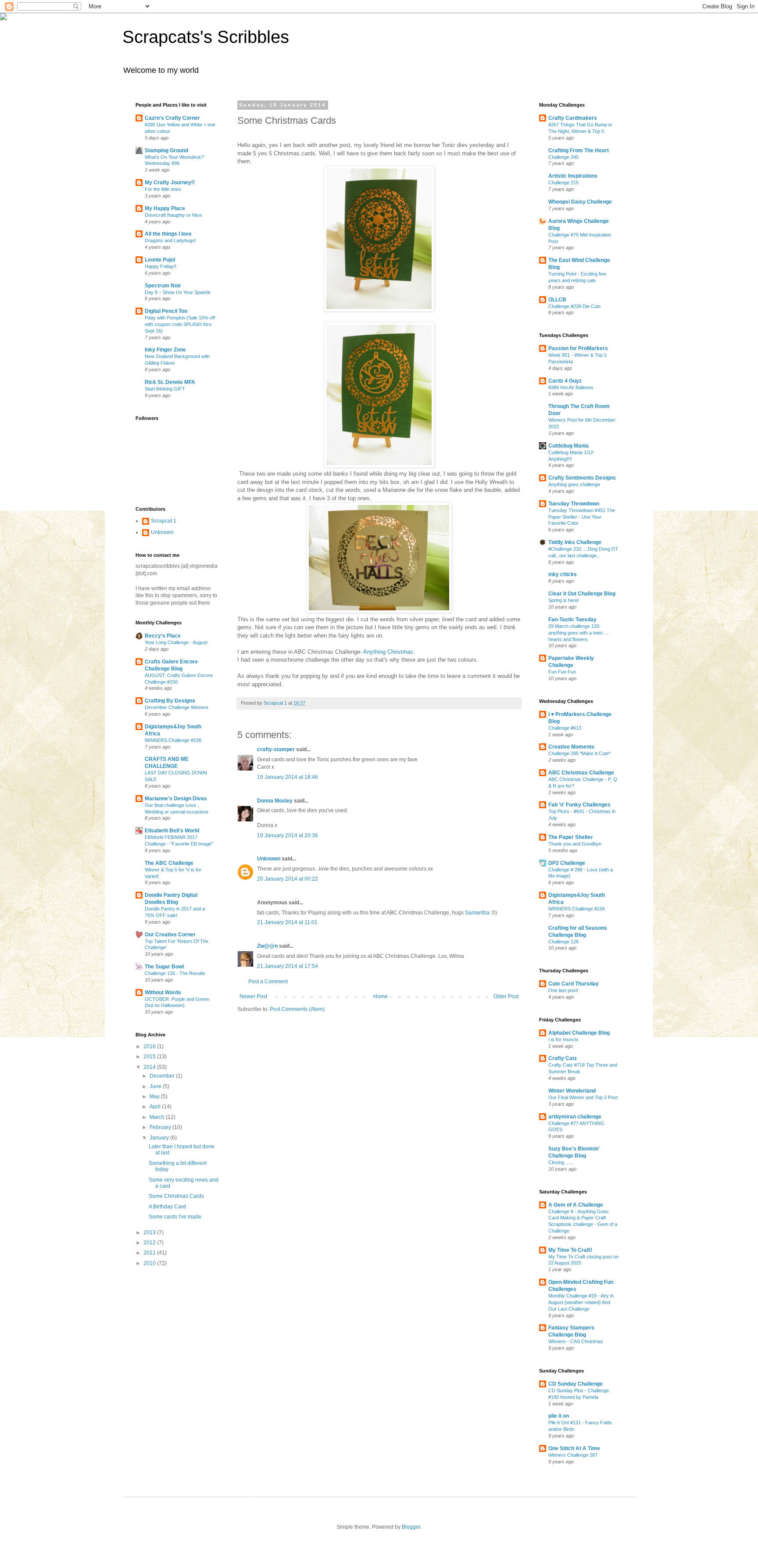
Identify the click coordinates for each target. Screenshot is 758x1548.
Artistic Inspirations (572, 176)
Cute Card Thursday (573, 984)
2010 (150, 1263)
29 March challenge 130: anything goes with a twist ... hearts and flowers (578, 633)
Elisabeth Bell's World (172, 831)
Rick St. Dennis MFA (170, 382)
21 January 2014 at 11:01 (287, 922)
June (156, 1086)
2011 (150, 1253)
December (163, 1076)
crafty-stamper (276, 749)
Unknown (268, 859)
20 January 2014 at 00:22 (287, 879)
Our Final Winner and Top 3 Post (583, 1097)
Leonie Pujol (160, 260)
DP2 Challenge (566, 863)
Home (380, 996)
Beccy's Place (163, 636)
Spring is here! (563, 600)
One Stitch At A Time (574, 1448)
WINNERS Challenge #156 (173, 740)
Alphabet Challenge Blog (579, 1033)
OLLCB (557, 300)
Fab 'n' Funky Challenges (579, 805)
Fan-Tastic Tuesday (572, 619)
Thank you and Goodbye (574, 843)
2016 (150, 1046)
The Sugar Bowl (164, 967)
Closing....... (560, 1162)
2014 (150, 1067)
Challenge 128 (563, 941)
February (161, 1127)
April (156, 1107)
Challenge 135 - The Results (175, 973)
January (160, 1138)
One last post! (563, 990)
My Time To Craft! (570, 1250)
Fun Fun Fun (562, 671)
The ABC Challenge (169, 863)
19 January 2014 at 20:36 (287, 835)
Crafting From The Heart (578, 150)
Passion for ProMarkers (578, 348)
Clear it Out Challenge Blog (581, 594)
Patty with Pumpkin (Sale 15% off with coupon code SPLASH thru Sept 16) (180, 324)
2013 (150, 1232)
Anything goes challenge (574, 484)
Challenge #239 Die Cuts (574, 306)
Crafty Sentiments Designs (582, 478)
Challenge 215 (563, 182)
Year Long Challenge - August (176, 642)
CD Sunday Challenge (575, 1384)
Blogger (411, 1527)
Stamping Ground (166, 150)
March (158, 1117)
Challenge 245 (563, 157)
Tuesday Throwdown (573, 504)
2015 (150, 1057)
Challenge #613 (564, 728)
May (155, 1096)
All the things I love (168, 234)
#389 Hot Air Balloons (571, 387)
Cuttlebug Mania (568, 446)
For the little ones (163, 189)
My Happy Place (165, 208)
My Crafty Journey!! (170, 182)
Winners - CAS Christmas (575, 1341)
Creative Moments (571, 747)
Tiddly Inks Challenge (574, 542)
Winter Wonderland (572, 1091)
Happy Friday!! (160, 266)
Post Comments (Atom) (297, 1009)
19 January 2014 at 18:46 (287, 777)
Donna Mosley (275, 801)
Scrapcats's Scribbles (205, 37)
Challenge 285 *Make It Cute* (579, 753)
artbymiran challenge (574, 1117)
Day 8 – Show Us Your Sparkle (178, 292)
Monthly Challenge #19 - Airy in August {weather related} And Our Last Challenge (581, 1302)
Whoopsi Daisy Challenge (580, 202)
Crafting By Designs (170, 701)
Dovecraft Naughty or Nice (173, 215)
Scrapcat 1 (163, 521)
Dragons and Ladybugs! (170, 240)
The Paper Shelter (570, 837)
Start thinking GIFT (165, 388)
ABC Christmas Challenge (581, 773)
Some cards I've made (175, 1217)
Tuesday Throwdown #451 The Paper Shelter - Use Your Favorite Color (581, 517)
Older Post (505, 996)
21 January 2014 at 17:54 (287, 966)
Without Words (163, 992)
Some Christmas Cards (176, 1196)
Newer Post (253, 996)
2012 (150, 1243)
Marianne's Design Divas (176, 799)
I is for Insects (563, 1039)
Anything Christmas (388, 652)
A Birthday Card (167, 1207)
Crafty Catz (562, 1058)
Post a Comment (268, 981)
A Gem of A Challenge (575, 1205)
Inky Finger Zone (165, 350)
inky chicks (562, 574)
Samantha (477, 913)
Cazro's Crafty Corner (172, 118)
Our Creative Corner (170, 935)
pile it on (558, 1416)
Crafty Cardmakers (572, 118)
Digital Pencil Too (166, 311)
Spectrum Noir (163, 286)
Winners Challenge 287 (572, 1455)
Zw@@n (267, 946)
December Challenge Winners (176, 707)
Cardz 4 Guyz (565, 381)
